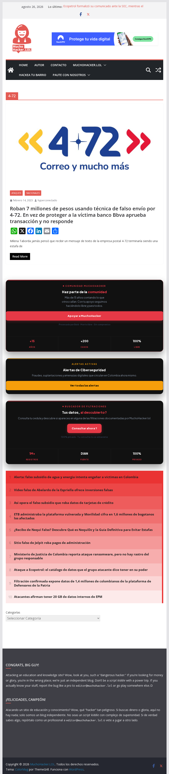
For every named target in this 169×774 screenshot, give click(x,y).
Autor (39, 65)
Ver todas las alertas (84, 385)
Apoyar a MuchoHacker (84, 315)
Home (23, 65)
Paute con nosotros (69, 75)
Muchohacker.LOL (87, 65)
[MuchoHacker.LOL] (11, 70)
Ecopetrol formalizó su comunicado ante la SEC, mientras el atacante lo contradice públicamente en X (103, 9)
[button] (104, 65)
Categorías (13, 612)
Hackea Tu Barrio (32, 75)
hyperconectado (47, 200)
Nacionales (33, 193)
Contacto (58, 65)
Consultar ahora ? (84, 428)
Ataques (16, 193)
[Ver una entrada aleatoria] (158, 70)
